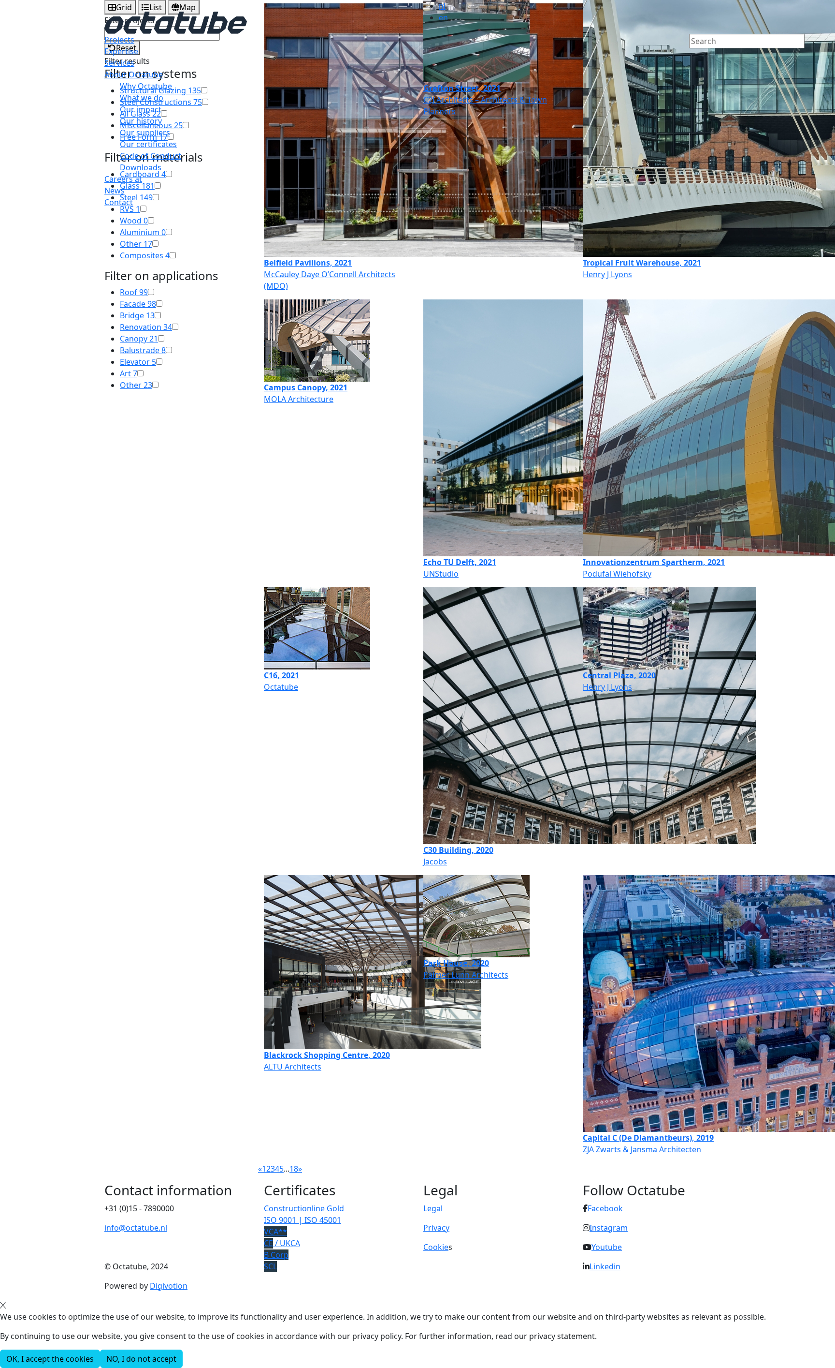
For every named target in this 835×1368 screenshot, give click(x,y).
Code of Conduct (150, 155)
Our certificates (148, 144)
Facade (138, 303)
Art (128, 373)
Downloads (140, 167)
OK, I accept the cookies (50, 1358)
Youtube (606, 1247)
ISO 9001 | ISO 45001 (302, 1220)
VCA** (275, 1231)
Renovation (146, 327)
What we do (141, 97)
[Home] (175, 21)
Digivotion (168, 1285)
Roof (134, 292)
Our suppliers (145, 132)
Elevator (138, 362)
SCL (270, 1266)
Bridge (137, 315)
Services (119, 63)
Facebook (605, 1208)
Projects (119, 39)
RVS (130, 209)
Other (136, 243)
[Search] (695, 57)
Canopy (139, 338)
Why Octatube (146, 86)
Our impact (140, 109)
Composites (145, 255)
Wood (134, 220)
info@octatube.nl (135, 1227)
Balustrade (143, 350)
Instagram (609, 1227)
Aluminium (143, 232)
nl (442, 5)
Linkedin (605, 1266)
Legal (433, 1208)
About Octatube (133, 74)
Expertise (121, 51)
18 (293, 1168)
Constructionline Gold (304, 1208)
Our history (141, 121)
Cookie (435, 1247)
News (114, 190)
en (443, 17)
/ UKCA (282, 1243)
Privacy (436, 1227)
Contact (118, 202)
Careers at (123, 179)
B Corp (276, 1254)
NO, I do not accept (141, 1358)
